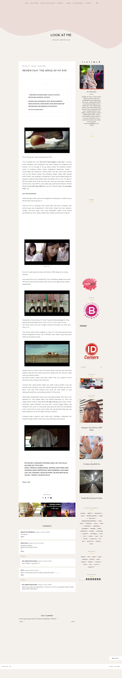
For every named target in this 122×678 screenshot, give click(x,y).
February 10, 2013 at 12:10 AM (36, 543)
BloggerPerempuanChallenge (89, 520)
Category (60, 3)
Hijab (97, 536)
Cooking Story (94, 538)
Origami (91, 543)
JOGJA (100, 556)
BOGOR (98, 559)
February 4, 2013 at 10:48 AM (42, 532)
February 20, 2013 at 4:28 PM (44, 584)
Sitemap (68, 3)
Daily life (90, 513)
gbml (118, 666)
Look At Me (61, 35)
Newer (21, 621)
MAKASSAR (91, 561)
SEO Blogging (94, 533)
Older (73, 621)
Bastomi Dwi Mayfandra (28, 532)
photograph (85, 528)
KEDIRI (91, 564)
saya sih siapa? (34, 3)
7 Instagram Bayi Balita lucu (91, 464)
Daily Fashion (97, 526)
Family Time (89, 523)
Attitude (85, 538)
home (26, 3)
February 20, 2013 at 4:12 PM (31, 570)
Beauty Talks (99, 513)
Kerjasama (86, 533)
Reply (22, 536)
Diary (84, 541)
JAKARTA (94, 556)
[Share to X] (45, 498)
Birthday (92, 531)
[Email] (51, 498)
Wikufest (91, 536)
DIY (100, 538)
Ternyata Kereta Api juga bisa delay (91, 498)
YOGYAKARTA (91, 566)
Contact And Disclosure (48, 3)
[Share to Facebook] (43, 498)
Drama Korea (90, 541)
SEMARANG (85, 559)
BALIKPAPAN (98, 561)
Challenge (93, 528)
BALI (89, 556)
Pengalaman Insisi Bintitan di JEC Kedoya (91, 428)
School (96, 523)
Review (33, 66)
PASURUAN (97, 564)
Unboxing (98, 541)
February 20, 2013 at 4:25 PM (44, 561)
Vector (85, 536)
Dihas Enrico (24, 543)
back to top (115, 658)
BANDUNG (92, 559)
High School (92, 518)
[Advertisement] (61, 18)
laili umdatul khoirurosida (29, 561)
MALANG (83, 556)
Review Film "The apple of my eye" (44, 70)
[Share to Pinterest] (48, 498)
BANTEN (85, 564)
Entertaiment (88, 526)
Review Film (41, 66)
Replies (23, 556)
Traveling (83, 513)
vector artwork (78, 3)
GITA (22, 570)
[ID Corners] (91, 351)
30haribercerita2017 (92, 515)
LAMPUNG (84, 561)
